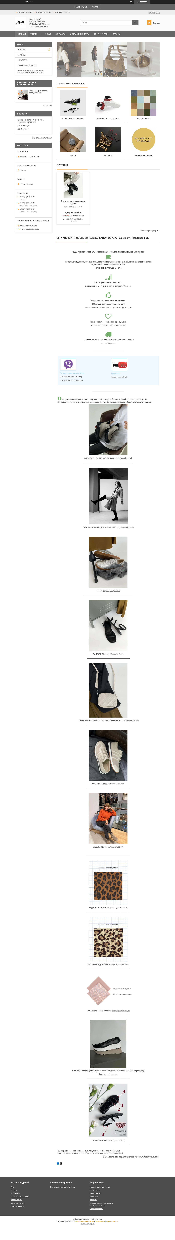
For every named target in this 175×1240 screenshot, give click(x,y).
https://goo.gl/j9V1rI (117, 784)
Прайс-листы (95, 1190)
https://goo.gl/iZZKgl (123, 458)
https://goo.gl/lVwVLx (111, 591)
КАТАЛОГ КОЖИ (143, 119)
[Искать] (135, 22)
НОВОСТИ (22, 60)
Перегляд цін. (24, 125)
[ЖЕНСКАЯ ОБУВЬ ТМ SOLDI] (73, 103)
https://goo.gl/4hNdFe (114, 654)
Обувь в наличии (17, 1206)
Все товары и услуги (149, 231)
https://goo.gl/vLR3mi (116, 1140)
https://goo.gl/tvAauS (118, 907)
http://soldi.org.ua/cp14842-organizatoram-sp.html (102, 1153)
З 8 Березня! (23, 129)
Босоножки (15, 1193)
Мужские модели (17, 1203)
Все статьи (47, 106)
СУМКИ (73, 155)
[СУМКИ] (73, 139)
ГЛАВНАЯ (22, 34)
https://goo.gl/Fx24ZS (119, 377)
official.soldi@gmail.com (29, 229)
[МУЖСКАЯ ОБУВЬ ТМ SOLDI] (108, 103)
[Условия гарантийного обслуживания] (23, 95)
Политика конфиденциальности (106, 1221)
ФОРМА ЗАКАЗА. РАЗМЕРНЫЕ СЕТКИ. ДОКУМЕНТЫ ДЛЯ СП (31, 72)
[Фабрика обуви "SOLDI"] (20, 27)
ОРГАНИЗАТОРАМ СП (27, 65)
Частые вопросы (96, 1209)
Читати (95, 7)
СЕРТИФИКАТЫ (101, 34)
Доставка (94, 1197)
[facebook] (58, 1164)
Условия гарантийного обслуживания (38, 92)
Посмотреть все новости (42, 137)
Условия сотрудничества (100, 1187)
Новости (22, 114)
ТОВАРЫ (34, 34)
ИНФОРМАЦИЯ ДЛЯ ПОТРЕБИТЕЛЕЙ (26, 83)
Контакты (93, 1200)
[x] (61, 1164)
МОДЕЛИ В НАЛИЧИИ (143, 155)
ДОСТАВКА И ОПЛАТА (79, 34)
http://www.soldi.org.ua (28, 226)
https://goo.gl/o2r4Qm (121, 1011)
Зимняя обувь (16, 1200)
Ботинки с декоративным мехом (73, 202)
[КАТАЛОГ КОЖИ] (144, 103)
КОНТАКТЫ (60, 34)
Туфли (13, 1187)
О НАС (48, 34)
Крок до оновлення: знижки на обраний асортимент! (30, 121)
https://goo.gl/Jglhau (125, 527)
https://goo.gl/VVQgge (108, 1074)
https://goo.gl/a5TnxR (114, 847)
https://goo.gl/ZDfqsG (130, 720)
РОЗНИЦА (108, 155)
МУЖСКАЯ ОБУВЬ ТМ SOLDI (108, 119)
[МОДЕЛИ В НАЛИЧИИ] (144, 139)
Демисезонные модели (20, 1197)
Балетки (14, 1190)
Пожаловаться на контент (84, 1221)
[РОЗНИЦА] (108, 139)
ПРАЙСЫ (116, 34)
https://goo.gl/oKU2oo (120, 964)
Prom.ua (99, 1219)
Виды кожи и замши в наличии (62, 1187)
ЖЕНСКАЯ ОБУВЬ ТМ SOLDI (73, 119)
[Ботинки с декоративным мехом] (73, 185)
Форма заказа (95, 1193)
